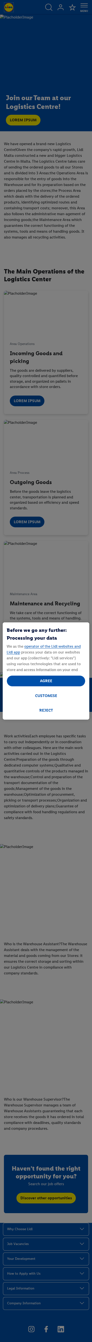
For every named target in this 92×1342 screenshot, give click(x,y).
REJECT (46, 710)
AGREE (46, 681)
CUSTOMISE (46, 695)
